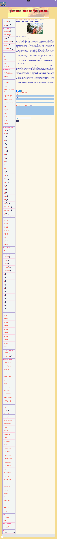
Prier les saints (6, 241)
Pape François (5, 106)
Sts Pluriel (5, 309)
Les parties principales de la (7, 510)
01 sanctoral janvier (7, 256)
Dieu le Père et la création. (7, 507)
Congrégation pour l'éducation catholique (9, 89)
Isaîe (5, 143)
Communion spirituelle (6, 369)
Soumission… (5, 379)
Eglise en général (6, 493)
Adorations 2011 (6, 223)
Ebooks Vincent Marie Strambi (8, 34)
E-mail (17, 97)
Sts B (5, 274)
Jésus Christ (5, 503)
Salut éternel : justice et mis (7, 365)
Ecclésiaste (6, 133)
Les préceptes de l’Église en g (7, 452)
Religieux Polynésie (6, 517)
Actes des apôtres (6, 129)
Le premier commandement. (7, 465)
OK (13, 532)
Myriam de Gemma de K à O (8, 207)
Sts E (5, 278)
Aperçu (31, 105)
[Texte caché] (24, 105)
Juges (5, 157)
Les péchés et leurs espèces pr (8, 420)
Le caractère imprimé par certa (8, 438)
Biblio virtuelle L (6, 329)
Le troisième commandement (7, 462)
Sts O (5, 292)
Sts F (5, 280)
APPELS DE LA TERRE (7, 352)
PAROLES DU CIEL (6, 353)
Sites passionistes (6, 516)
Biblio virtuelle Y (6, 343)
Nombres (5, 185)
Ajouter (17, 120)
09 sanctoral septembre (7, 267)
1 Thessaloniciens (6, 203)
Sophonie (5, 192)
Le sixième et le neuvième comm (8, 458)
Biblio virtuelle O (6, 333)
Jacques (5, 144)
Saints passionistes (7, 21)
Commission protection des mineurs (8, 102)
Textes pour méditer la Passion (8, 49)
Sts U (5, 301)
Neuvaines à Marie (6, 233)
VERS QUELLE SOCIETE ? (7, 356)
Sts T (5, 299)
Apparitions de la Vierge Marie (7, 376)
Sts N (5, 291)
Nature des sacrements (7, 441)
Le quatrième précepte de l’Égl (7, 447)
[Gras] (16, 105)
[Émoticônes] (28, 105)
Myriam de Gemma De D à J (8, 206)
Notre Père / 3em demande (7, 476)
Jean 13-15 (6, 150)
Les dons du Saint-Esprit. (7, 424)
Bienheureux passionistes (7, 22)
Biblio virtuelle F (6, 322)
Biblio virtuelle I (6, 326)
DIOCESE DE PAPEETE (21, 19)
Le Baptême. (5, 437)
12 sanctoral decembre (7, 271)
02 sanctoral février (7, 257)
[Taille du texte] (19, 105)
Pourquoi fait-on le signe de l (7, 400)
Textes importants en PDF (7, 82)
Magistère (5, 407)
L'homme (5, 504)
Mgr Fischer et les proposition (7, 413)
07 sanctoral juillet (6, 264)
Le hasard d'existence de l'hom (8, 401)
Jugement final (6, 496)
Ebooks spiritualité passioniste (8, 41)
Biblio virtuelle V (6, 342)
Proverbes (5, 186)
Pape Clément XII (6, 120)
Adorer (4, 380)
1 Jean (5, 200)
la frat (4, 56)
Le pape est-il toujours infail (7, 362)
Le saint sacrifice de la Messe (7, 433)
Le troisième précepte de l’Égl (7, 448)
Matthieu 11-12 (6, 179)
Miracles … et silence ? (7, 390)
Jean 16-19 (6, 151)
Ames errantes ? (6, 373)
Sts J (5, 285)
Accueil (17, 19)
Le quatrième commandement (7, 461)
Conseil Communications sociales (8, 99)
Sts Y (5, 306)
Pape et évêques (6, 490)
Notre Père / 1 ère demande (7, 479)
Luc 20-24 (5, 168)
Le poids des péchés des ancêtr (8, 387)
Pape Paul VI (5, 110)
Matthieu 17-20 (6, 182)
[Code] (27, 105)
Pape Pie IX (5, 117)
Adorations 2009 (6, 220)
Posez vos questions (6, 526)
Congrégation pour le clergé (7, 85)
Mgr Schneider (6, 410)
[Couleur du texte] (20, 105)
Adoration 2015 (6, 227)
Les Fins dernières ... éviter (7, 417)
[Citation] (21, 105)
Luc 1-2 (5, 158)
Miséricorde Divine (6, 230)
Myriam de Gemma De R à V (8, 210)
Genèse (5, 140)
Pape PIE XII (5, 113)
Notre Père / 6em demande (7, 472)
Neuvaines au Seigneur (7, 234)
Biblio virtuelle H (6, 325)
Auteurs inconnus (6, 346)
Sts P (5, 294)
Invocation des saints (6, 468)
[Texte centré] (22, 105)
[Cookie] (2, 537)
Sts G (5, 281)
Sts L (5, 288)
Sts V (5, 302)
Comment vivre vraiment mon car (8, 386)
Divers (4, 124)
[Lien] (23, 105)
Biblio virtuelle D (6, 319)
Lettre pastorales (6, 76)
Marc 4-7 (5, 171)
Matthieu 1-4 (6, 175)
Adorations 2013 (6, 226)
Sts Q (5, 295)
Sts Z (5, 308)
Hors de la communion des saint (8, 487)
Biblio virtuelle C (6, 318)
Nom (16, 94)
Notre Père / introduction (7, 480)
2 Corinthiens (6, 199)
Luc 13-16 (5, 165)
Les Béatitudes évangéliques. (7, 423)
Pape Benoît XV (6, 123)
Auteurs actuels (6, 347)
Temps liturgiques (6, 251)
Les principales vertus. (6, 426)
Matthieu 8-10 (6, 178)
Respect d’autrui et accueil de (7, 366)
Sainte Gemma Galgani (7, 48)
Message (17, 104)
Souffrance (5, 383)
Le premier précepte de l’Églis (7, 451)
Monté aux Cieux (6, 497)
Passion (5, 237)
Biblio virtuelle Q (6, 336)
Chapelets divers (6, 244)
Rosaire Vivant (5, 63)
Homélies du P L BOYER (7, 72)
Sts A (5, 273)
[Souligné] (18, 105)
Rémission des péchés (7, 486)
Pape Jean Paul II (6, 109)
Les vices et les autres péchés (7, 419)
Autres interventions (6, 66)
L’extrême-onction (6, 430)
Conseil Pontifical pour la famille (8, 95)
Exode (5, 137)
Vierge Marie (5, 250)
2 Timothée (5, 196)
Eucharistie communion (7, 434)
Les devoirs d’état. (6, 444)
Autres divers (6, 25)
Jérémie (5, 154)
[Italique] (17, 105)
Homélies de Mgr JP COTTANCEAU (29, 19)
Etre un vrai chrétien (6, 511)
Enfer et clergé (5, 372)
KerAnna (5, 38)
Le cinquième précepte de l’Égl (7, 445)
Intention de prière (6, 527)
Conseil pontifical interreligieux (7, 96)
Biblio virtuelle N (6, 332)
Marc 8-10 (5, 172)
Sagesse (5, 189)
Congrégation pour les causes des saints (8, 91)
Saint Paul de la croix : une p (7, 51)
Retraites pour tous (6, 60)
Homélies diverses (6, 35)
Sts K (5, 287)
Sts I (5, 284)
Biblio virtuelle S (6, 339)
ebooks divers (6, 45)
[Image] (25, 105)
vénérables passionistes (7, 24)
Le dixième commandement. (7, 454)
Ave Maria (5, 469)
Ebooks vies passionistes (7, 42)
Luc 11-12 (5, 164)
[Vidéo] (26, 105)
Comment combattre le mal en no (8, 393)
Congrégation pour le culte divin (8, 86)
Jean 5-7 (5, 147)
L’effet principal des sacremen (8, 440)
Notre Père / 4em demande (7, 475)
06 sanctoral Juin (6, 263)
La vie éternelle (6, 483)
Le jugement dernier (6, 394)
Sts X (5, 305)
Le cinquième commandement (7, 459)
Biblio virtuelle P (6, 335)
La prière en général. (6, 482)
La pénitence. (5, 431)
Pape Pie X (5, 116)
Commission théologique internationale (9, 103)
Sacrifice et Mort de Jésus (7, 500)
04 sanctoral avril (6, 260)
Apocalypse (6, 130)
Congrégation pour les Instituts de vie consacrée (8, 93)
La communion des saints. (7, 489)
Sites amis (5, 520)
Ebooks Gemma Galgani (7, 31)
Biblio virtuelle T (6, 340)
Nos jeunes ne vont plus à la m (7, 397)
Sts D (5, 277)
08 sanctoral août (6, 266)
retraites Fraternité (6, 59)
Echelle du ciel (6, 214)
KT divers (5, 213)
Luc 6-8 (5, 161)
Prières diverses (6, 240)
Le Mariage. (5, 427)
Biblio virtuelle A (6, 315)
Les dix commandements (7, 466)
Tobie (5, 193)
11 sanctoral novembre (7, 270)
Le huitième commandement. (7, 455)
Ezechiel (5, 136)
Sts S (5, 298)
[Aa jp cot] (35, 28)
